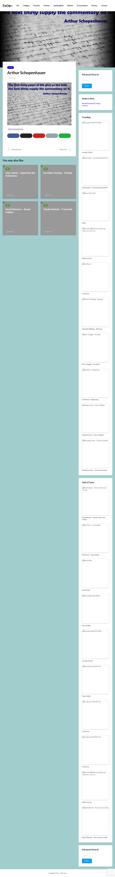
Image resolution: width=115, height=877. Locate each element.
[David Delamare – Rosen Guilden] (20, 218)
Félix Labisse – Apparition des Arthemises (20, 174)
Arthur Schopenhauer (15, 129)
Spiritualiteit (59, 5)
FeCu (6, 6)
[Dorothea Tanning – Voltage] (58, 182)
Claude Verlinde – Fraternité (57, 209)
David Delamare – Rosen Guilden (17, 210)
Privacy (94, 5)
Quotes (47, 5)
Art (17, 5)
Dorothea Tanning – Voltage (57, 172)
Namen (70, 5)
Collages (26, 5)
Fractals (37, 5)
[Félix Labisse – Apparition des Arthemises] (20, 182)
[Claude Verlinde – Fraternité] (58, 218)
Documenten (82, 5)
